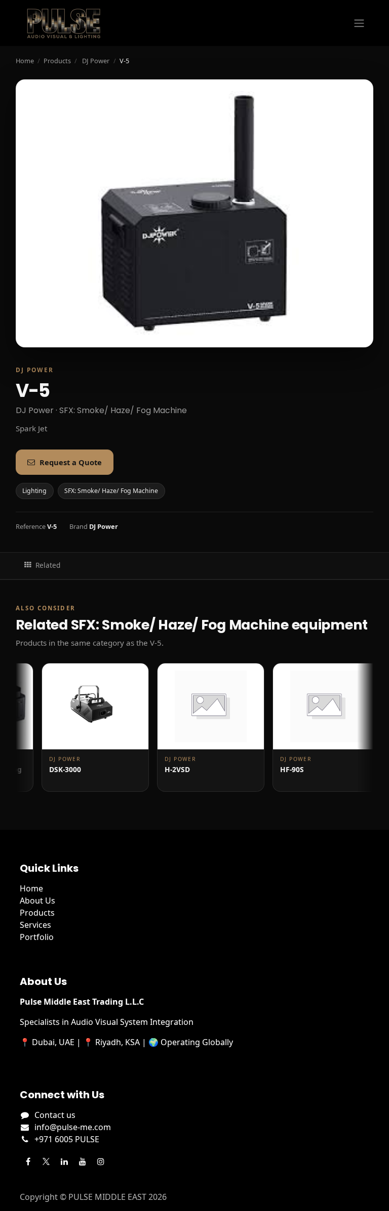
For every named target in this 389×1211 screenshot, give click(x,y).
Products (57, 60)
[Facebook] (28, 1161)
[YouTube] (82, 1161)
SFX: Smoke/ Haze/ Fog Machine (111, 490)
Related (47, 565)
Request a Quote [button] (71, 462)
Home (25, 60)
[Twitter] (46, 1161)
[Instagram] (101, 1161)
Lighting (34, 490)
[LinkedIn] (64, 1161)
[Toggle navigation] (359, 23)
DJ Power (95, 60)
